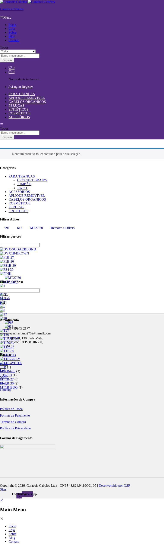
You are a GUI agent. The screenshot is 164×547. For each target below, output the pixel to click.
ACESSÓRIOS (19, 117)
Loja (12, 28)
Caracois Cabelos (11, 9)
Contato (14, 40)
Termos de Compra (13, 422)
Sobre (12, 32)
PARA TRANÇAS (22, 94)
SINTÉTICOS (18, 109)
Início (12, 25)
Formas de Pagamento (15, 415)
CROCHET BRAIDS (32, 180)
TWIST (22, 188)
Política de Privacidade (15, 428)
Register (27, 87)
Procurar (7, 60)
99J (6, 228)
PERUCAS (16, 105)
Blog (12, 36)
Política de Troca (11, 409)
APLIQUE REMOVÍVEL (27, 98)
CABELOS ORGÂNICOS (27, 101)
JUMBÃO (24, 184)
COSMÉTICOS (20, 113)
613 (19, 228)
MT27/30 (36, 228)
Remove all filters (63, 228)
